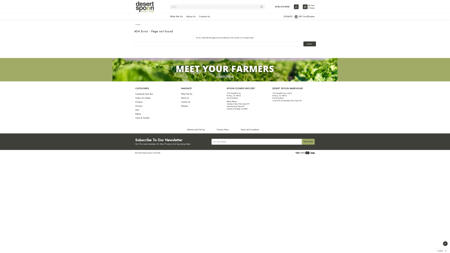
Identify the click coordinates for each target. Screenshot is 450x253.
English (440, 251)
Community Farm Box (144, 94)
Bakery (138, 114)
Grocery (138, 106)
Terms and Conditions (250, 129)
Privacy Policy (223, 129)
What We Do (176, 16)
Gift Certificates (306, 16)
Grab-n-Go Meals (142, 98)
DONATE (288, 16)
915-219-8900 (232, 98)
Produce (139, 102)
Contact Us (204, 16)
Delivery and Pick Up (196, 129)
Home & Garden (142, 118)
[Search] (262, 6)
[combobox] (442, 250)
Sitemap (184, 106)
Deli (137, 110)
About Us (190, 16)
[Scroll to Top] (445, 243)
